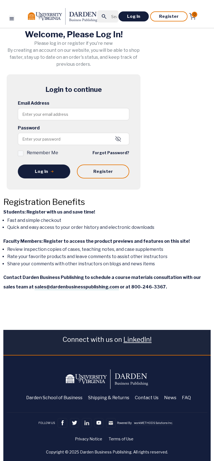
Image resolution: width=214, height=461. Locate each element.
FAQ (186, 397)
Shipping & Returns (108, 397)
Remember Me (42, 152)
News (170, 397)
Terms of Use (121, 439)
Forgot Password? (111, 152)
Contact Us (147, 397)
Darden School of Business (54, 397)
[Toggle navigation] (11, 18)
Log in (133, 16)
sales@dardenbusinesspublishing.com (77, 287)
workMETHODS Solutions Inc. (153, 423)
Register (169, 16)
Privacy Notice (88, 439)
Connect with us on (107, 339)
